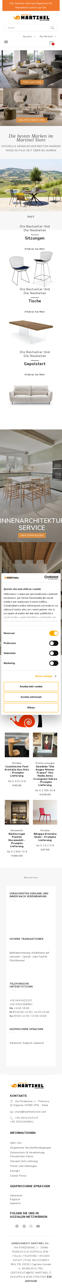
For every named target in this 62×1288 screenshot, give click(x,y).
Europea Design (31, 217)
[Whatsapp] (45, 1226)
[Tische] (31, 331)
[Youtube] (38, 1226)
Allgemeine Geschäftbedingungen (30, 1147)
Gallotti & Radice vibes (32, 120)
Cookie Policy (18, 1175)
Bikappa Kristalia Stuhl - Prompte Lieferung (45, 837)
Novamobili (17, 830)
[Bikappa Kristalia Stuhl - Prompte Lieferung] (45, 812)
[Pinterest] (23, 1226)
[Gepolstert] (31, 394)
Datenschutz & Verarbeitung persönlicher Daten (27, 1154)
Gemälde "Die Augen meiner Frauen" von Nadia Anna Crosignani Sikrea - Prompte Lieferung (45, 776)
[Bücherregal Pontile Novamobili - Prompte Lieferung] (17, 812)
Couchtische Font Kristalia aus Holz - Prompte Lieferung (17, 771)
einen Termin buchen (32, 535)
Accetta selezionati (31, 697)
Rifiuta (31, 707)
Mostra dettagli (43, 676)
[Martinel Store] (31, 17)
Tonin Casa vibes (32, 82)
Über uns (16, 1143)
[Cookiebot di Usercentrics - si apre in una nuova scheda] (44, 578)
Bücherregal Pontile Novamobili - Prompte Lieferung (16, 840)
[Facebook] (16, 1226)
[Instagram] (30, 1226)
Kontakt (15, 1171)
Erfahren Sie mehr (35, 248)
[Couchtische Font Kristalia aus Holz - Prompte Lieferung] (17, 745)
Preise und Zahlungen (23, 1166)
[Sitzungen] (31, 268)
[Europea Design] (31, 185)
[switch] (53, 643)
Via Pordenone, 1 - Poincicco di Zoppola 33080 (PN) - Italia (29, 1103)
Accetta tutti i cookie (31, 686)
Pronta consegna (45, 763)
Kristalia (16, 763)
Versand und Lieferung (24, 1161)
